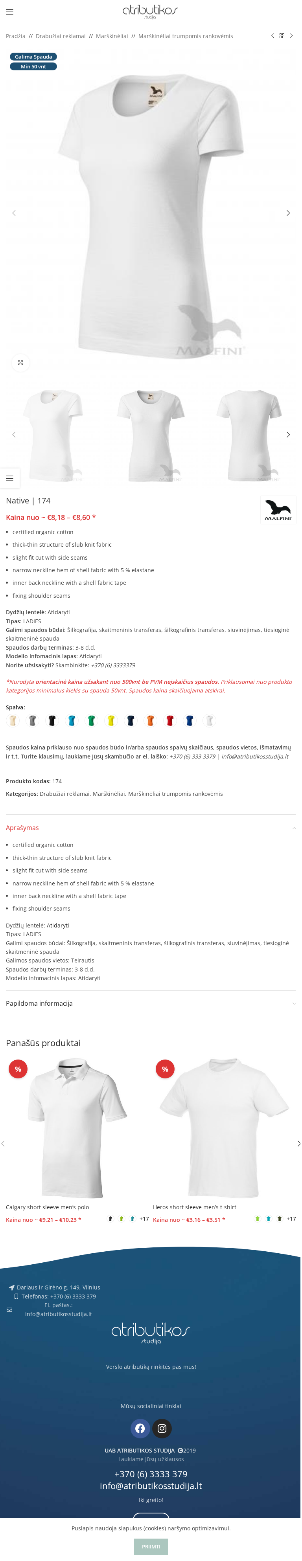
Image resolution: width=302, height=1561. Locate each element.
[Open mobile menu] (10, 12)
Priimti (151, 1546)
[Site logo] (151, 11)
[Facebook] (140, 1428)
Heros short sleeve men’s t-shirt (194, 1207)
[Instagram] (162, 1428)
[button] (14, 213)
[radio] (13, 720)
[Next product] (291, 36)
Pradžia (16, 36)
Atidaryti (59, 612)
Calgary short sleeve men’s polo (47, 1207)
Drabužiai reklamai (61, 36)
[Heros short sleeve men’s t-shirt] (224, 1128)
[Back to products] (282, 36)
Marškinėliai (112, 36)
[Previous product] (272, 36)
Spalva (14, 707)
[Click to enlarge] (20, 363)
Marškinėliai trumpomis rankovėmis (185, 36)
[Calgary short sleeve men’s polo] (77, 1128)
